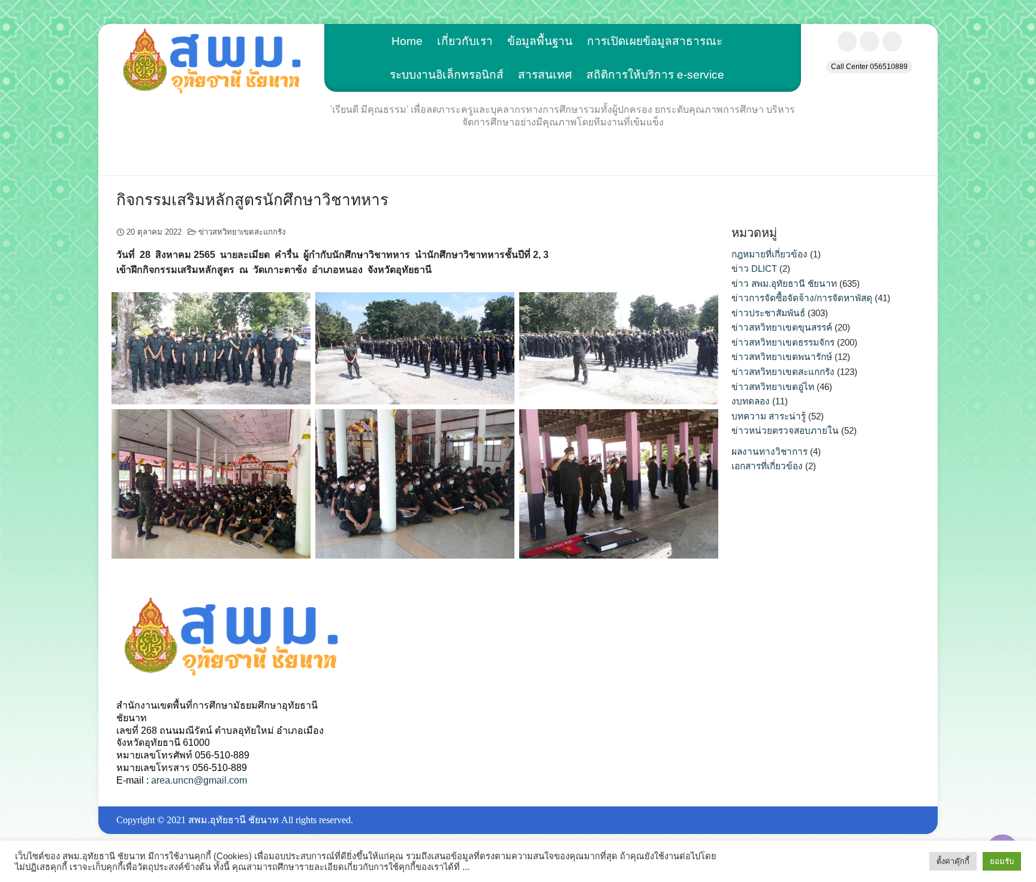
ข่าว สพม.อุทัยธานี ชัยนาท (784, 283)
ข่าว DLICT (754, 268)
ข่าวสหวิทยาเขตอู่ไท (772, 387)
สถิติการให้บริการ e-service (655, 74)
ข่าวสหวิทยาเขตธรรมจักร (783, 342)
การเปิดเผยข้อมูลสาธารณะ (654, 41)
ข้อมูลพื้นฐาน (540, 41)
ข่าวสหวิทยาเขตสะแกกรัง (241, 231)
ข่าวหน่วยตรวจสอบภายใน (785, 430)
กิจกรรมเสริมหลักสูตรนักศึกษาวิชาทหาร (254, 200)
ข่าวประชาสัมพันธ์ (768, 313)
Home (407, 41)
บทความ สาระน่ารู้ (768, 416)
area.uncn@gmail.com (199, 780)
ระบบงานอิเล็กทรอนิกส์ (447, 74)
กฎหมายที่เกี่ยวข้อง (769, 254)
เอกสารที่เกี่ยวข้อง (767, 466)
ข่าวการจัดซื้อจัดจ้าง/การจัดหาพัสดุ (801, 298)
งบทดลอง (750, 401)
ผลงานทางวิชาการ (769, 451)
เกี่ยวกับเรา (465, 41)
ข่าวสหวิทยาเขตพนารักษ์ (781, 357)
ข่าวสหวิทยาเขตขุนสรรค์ (781, 327)
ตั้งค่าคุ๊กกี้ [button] (952, 861)
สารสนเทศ (545, 74)
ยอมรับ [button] (1002, 861)
